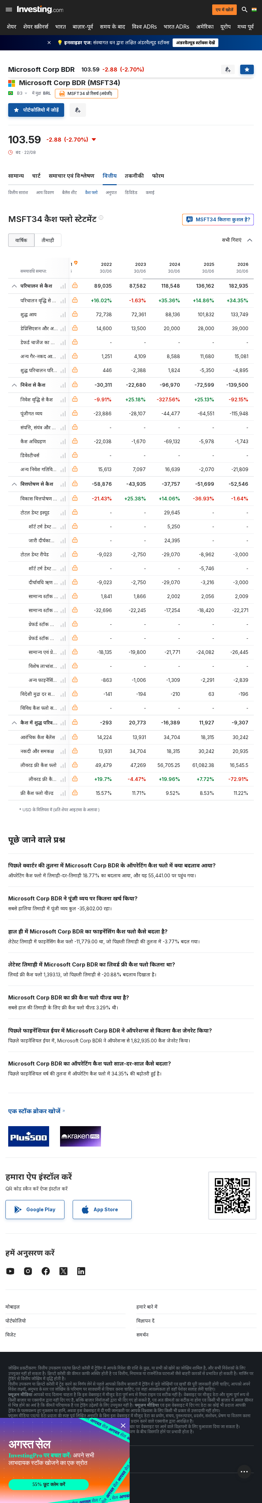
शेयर (11, 26)
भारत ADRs (176, 26)
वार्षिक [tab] (21, 240)
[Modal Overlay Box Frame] (65, 1460)
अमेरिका (205, 26)
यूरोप (225, 26)
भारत (60, 26)
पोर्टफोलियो (15, 1321)
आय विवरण (45, 192)
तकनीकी (134, 175)
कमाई (150, 192)
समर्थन (142, 1335)
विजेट (10, 1335)
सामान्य (16, 175)
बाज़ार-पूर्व (83, 26)
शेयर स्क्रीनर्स (35, 26)
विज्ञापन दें (145, 1321)
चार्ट (36, 175)
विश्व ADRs (144, 26)
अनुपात (111, 192)
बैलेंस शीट (69, 192)
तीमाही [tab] (48, 240)
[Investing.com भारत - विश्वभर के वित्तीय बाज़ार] (40, 9)
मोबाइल (12, 1307)
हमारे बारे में (147, 1307)
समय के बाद (112, 26)
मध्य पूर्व (245, 26)
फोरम (158, 175)
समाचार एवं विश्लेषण (71, 175)
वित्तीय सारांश (18, 192)
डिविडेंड (131, 192)
